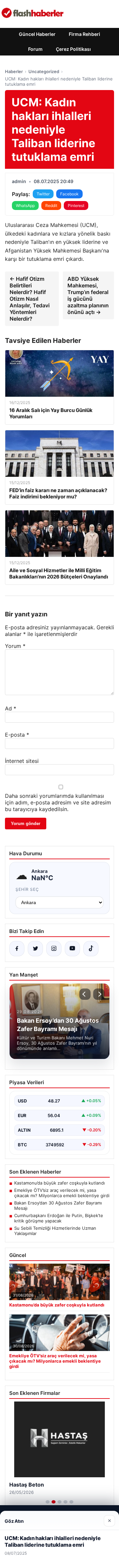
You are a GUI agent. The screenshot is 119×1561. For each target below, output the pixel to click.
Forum (35, 49)
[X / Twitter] (35, 948)
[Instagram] (53, 948)
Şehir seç (27, 889)
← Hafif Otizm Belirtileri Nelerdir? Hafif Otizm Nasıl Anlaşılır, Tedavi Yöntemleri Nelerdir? (30, 298)
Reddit (51, 205)
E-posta (17, 734)
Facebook (69, 193)
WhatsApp (25, 205)
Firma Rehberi (84, 34)
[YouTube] (72, 948)
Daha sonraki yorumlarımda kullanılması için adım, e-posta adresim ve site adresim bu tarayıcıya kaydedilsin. (58, 802)
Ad (10, 708)
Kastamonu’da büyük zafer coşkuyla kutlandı (59, 1183)
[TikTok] (91, 948)
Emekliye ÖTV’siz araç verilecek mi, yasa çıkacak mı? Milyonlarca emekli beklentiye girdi (61, 1193)
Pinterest (76, 205)
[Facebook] (16, 948)
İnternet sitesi (22, 761)
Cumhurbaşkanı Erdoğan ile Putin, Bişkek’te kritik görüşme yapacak (58, 1218)
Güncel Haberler (37, 34)
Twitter (43, 193)
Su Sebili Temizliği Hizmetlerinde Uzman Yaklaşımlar (55, 1230)
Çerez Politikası (73, 49)
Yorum (15, 646)
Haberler (14, 71)
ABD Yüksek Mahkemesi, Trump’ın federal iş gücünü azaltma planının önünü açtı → (88, 295)
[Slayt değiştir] (48, 1502)
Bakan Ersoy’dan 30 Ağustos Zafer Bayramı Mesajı (58, 1205)
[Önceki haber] (85, 994)
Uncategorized (43, 71)
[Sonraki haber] (98, 994)
